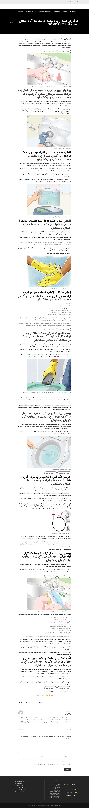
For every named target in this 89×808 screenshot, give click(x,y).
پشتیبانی (68, 714)
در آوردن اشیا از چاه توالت (24, 43)
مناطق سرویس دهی (56, 11)
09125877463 (69, 792)
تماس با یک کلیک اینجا (64, 51)
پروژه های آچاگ (72, 11)
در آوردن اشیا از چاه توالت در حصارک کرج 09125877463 (54, 794)
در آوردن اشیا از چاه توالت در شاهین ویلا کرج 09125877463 (54, 784)
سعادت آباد (67, 28)
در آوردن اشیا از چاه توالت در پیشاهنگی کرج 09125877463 (54, 797)
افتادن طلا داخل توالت (66, 304)
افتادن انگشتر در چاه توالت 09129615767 (42, 11)
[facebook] (75, 2)
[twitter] (68, 2)
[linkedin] (70, 2)
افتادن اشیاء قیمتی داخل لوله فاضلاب (62, 308)
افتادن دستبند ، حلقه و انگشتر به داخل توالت (61, 312)
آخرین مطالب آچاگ (29, 11)
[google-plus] (73, 2)
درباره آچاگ (65, 11)
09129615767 (68, 789)
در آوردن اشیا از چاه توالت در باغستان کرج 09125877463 (54, 790)
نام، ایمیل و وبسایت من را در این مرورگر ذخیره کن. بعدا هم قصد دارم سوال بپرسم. (51, 764)
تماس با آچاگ (20, 11)
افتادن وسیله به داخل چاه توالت (64, 306)
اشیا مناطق (73, 28)
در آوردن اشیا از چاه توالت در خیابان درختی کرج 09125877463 (54, 787)
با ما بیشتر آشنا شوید (50, 51)
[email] (77, 2)
